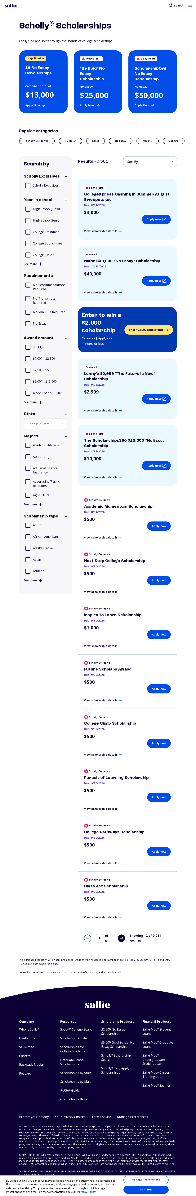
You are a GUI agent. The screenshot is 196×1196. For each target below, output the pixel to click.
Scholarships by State (76, 1073)
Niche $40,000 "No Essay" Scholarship (122, 261)
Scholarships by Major (76, 1082)
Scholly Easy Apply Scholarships (115, 1070)
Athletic (148, 141)
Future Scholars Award (107, 669)
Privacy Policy (86, 1192)
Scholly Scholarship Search (116, 1057)
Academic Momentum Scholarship (118, 506)
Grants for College (73, 1099)
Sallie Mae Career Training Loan (156, 1075)
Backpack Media (31, 1065)
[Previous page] (87, 938)
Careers (25, 1056)
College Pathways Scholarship (114, 832)
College (173, 141)
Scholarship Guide (73, 1038)
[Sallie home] (11, 5)
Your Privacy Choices (70, 1117)
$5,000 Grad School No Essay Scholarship (118, 1044)
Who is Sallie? (29, 1029)
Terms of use (101, 1117)
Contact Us (27, 1038)
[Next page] (121, 938)
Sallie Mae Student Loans (156, 1031)
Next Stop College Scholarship (114, 561)
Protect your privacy (34, 1117)
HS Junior (70, 141)
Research (26, 1073)
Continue (146, 1189)
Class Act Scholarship (106, 886)
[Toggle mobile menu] (190, 5)
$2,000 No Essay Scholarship (113, 1031)
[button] (132, 1116)
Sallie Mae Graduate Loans (157, 1044)
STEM (95, 141)
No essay (120, 141)
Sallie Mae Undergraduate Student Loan (153, 1059)
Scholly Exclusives (37, 141)
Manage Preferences (146, 1180)
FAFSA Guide (70, 1090)
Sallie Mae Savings (156, 1086)
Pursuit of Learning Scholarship (116, 778)
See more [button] (30, 264)
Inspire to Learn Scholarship (113, 615)
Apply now (154, 219)
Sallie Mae (26, 1047)
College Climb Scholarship (110, 723)
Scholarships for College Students (72, 1049)
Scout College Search (77, 1029)
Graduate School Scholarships (72, 1062)
